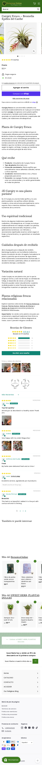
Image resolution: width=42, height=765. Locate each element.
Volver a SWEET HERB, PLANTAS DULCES (22, 640)
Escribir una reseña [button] (21, 353)
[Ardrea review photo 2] (18, 446)
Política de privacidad (9, 714)
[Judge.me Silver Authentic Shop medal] (15, 383)
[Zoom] (34, 51)
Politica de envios (8, 717)
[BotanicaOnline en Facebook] (26, 728)
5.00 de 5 (26, 332)
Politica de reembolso (9, 712)
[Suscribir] (35, 661)
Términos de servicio (9, 709)
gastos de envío (9, 83)
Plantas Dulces (13, 306)
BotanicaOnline (19, 557)
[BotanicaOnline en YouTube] (29, 728)
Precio (4, 65)
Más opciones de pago (21, 98)
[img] (6, 401)
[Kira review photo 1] (7, 420)
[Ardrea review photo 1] (7, 446)
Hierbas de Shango (27, 306)
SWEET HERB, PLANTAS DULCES (20, 596)
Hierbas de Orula (8, 308)
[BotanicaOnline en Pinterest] (33, 728)
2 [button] (20, 511)
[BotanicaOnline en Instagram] (22, 728)
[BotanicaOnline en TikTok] (37, 728)
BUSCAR (4, 706)
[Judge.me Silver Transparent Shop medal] (25, 383)
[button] (6, 60)
